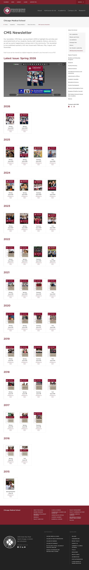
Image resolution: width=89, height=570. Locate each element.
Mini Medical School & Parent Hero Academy (75, 95)
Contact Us (75, 543)
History (71, 45)
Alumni (25, 2)
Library (19, 2)
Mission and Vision (74, 37)
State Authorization (77, 559)
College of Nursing (51, 541)
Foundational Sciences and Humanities (75, 72)
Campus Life (72, 10)
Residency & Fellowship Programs (74, 58)
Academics (62, 10)
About (39, 10)
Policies (70, 98)
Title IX (74, 549)
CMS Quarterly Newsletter (76, 50)
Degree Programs (72, 55)
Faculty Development (73, 85)
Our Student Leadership (76, 48)
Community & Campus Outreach (77, 546)
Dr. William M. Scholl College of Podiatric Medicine (55, 546)
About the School (72, 30)
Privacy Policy (76, 541)
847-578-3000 (21, 541)
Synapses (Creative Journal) (75, 91)
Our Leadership (74, 34)
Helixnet (74, 536)
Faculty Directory (72, 65)
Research (82, 10)
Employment (75, 552)
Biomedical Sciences (73, 82)
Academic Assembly (73, 79)
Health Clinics (75, 554)
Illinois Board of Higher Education (76, 562)
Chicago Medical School (52, 536)
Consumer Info (76, 538)
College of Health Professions (54, 538)
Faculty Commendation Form (75, 88)
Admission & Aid (50, 10)
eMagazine (10, 129)
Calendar (6, 2)
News (12, 2)
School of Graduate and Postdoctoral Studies (53, 550)
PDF (10, 131)
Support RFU (33, 2)
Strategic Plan (73, 42)
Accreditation (73, 39)
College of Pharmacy (52, 543)
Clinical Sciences (72, 68)
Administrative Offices (74, 76)
